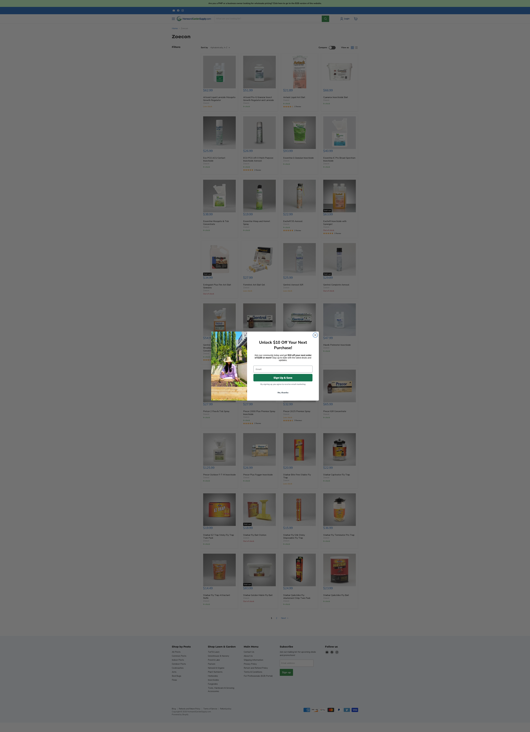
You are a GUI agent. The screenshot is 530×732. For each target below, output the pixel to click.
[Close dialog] (315, 335)
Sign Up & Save (283, 378)
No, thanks (283, 392)
